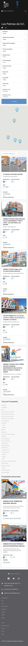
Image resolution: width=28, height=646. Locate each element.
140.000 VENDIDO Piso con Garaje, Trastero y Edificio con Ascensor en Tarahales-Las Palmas (14, 317)
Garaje (3, 456)
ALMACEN (4, 407)
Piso (3, 459)
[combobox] (14, 33)
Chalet (3, 615)
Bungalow (4, 609)
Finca (2, 634)
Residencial (4, 447)
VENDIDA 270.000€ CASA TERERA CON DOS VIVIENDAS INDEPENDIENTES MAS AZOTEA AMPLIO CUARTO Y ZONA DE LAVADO (13, 368)
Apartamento (5, 450)
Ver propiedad (14, 169)
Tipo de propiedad (7, 49)
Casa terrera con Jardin (7, 416)
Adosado (3, 405)
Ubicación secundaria (8, 37)
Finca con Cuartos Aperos (8, 434)
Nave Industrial (5, 625)
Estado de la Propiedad (9, 43)
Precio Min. (5, 77)
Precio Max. (6, 83)
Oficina (4, 427)
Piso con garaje (5, 438)
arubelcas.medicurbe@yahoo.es (6, 5)
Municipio (5, 31)
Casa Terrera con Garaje (7, 414)
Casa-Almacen (5, 421)
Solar (3, 468)
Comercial (3, 423)
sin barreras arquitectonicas (8, 461)
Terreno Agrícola (5, 470)
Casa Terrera (5, 452)
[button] (16, 142)
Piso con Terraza (5, 441)
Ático (2, 409)
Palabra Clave (6, 55)
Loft (2, 603)
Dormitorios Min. (7, 66)
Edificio (3, 429)
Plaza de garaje (5, 445)
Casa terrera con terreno (7, 418)
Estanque (3, 432)
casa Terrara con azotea (7, 412)
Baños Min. (5, 72)
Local (3, 425)
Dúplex (4, 454)
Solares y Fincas (5, 465)
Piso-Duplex (4, 443)
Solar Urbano (4, 463)
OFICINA (3, 436)
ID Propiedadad (7, 60)
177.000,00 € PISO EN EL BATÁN (12, 174)
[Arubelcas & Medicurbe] (7, 11)
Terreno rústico (5, 472)
